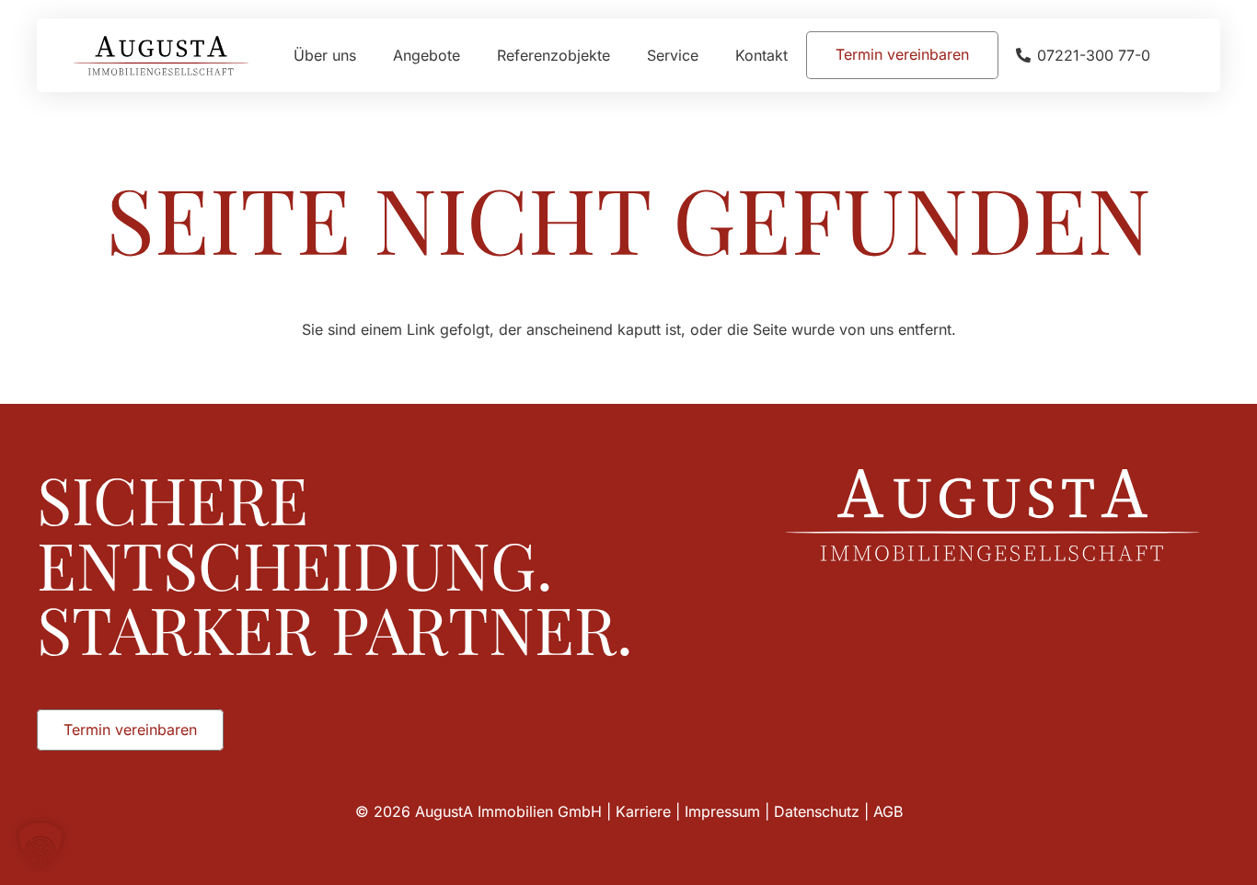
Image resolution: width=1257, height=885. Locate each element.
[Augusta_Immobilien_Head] (161, 55)
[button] (712, 54)
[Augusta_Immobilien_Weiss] (992, 515)
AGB (888, 811)
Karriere (643, 811)
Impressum (722, 811)
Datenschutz (816, 811)
